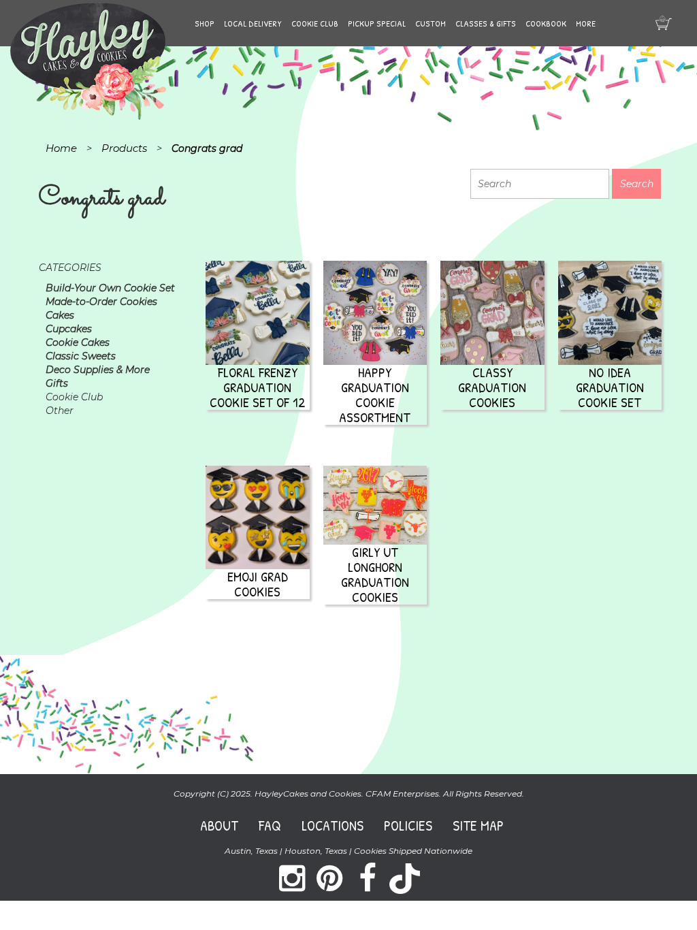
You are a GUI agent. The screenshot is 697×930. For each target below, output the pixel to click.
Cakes (60, 315)
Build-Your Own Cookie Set (110, 288)
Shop (204, 23)
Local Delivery (253, 23)
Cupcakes (69, 329)
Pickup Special (377, 23)
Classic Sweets (81, 356)
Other (60, 410)
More (586, 23)
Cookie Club (314, 23)
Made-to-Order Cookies (101, 301)
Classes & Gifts (485, 23)
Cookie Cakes (78, 342)
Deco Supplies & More (98, 370)
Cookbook (545, 23)
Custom (430, 23)
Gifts (57, 383)
